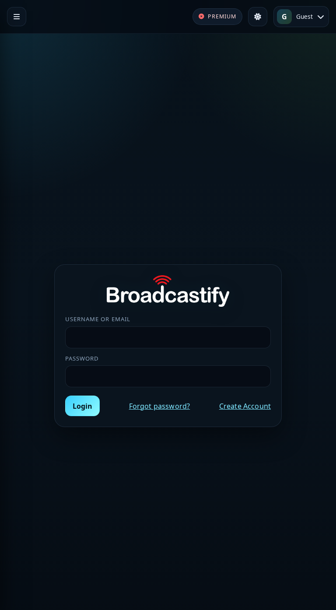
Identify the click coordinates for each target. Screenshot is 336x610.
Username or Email (97, 319)
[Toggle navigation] (16, 16)
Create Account (245, 406)
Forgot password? (159, 406)
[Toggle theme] (257, 16)
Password (82, 358)
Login (82, 406)
